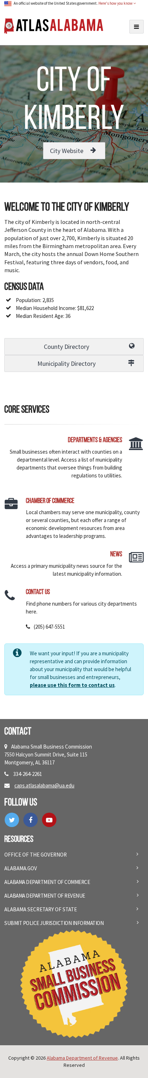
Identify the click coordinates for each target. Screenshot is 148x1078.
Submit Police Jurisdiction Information (53, 923)
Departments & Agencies (95, 440)
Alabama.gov (20, 868)
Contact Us (38, 592)
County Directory (66, 346)
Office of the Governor (35, 854)
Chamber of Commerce (50, 501)
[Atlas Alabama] (53, 25)
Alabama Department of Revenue (44, 895)
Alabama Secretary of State (40, 909)
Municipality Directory (66, 363)
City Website (66, 151)
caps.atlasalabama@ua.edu (44, 785)
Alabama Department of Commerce (47, 882)
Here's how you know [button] (115, 3)
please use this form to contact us (72, 685)
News (116, 554)
